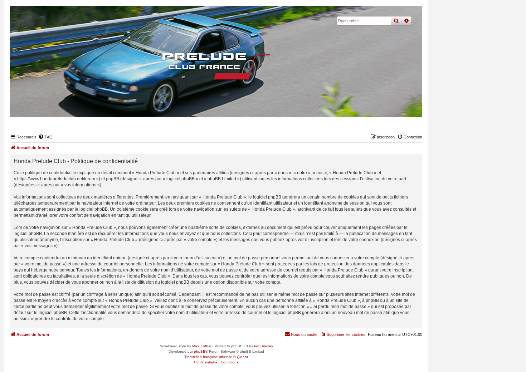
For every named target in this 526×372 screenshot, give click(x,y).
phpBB (199, 351)
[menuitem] (45, 137)
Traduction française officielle (208, 357)
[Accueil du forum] (216, 66)
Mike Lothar (201, 346)
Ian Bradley (263, 346)
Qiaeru (242, 357)
